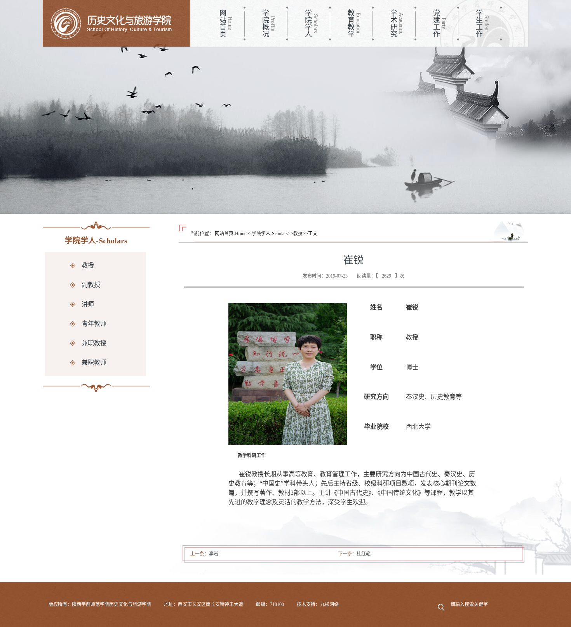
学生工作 (478, 23)
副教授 (91, 284)
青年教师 (94, 323)
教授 (88, 265)
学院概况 (265, 23)
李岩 (213, 554)
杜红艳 (364, 554)
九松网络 (329, 604)
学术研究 (393, 23)
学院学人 (308, 23)
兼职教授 (94, 343)
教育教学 (350, 23)
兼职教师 (94, 362)
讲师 (88, 304)
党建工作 (436, 23)
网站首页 (222, 23)
